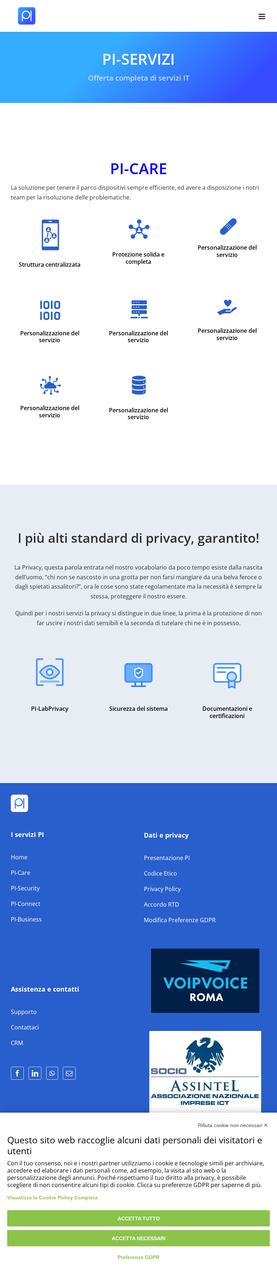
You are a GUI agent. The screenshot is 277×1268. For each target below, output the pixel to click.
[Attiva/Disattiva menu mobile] (262, 16)
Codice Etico (160, 873)
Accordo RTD (161, 904)
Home (19, 857)
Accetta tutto (139, 1218)
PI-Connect (25, 904)
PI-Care (20, 873)
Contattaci (25, 1027)
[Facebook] (17, 1073)
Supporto (24, 1012)
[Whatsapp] (52, 1073)
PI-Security (25, 888)
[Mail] (69, 1073)
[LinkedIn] (34, 1073)
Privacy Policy (162, 889)
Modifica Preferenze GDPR (180, 920)
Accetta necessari (139, 1238)
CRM (17, 1043)
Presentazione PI (167, 858)
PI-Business (26, 919)
